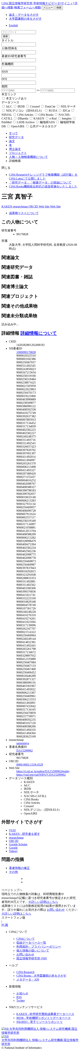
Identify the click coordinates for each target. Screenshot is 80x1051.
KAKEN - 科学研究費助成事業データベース (45, 1014)
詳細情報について (38, 333)
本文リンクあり (16, 98)
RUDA (53, 110)
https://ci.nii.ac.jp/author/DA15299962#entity (43, 771)
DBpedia (23, 118)
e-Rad (53, 118)
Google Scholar (18, 844)
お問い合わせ (56, 909)
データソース (10, 102)
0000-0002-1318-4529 (29, 764)
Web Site (44, 206)
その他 (13, 871)
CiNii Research (25, 972)
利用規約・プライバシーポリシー (38, 946)
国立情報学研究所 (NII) (31, 958)
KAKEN (39, 118)
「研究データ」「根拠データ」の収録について (40, 182)
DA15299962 (24, 750)
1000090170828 (26, 352)
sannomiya (22, 743)
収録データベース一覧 (31, 942)
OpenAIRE (17, 126)
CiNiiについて (25, 938)
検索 (59, 7)
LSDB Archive (25, 122)
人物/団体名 (9, 48)
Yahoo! (13, 851)
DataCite (50, 106)
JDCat (66, 110)
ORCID (33, 206)
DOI (4, 79)
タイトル (7, 40)
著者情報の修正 (19, 868)
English (13, 25)
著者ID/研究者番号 (13, 56)
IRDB (21, 106)
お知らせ (22, 993)
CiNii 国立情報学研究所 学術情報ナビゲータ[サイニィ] (37, 3)
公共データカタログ (43, 126)
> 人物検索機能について (32, 156)
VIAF (12, 830)
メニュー (48, 7)
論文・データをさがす (24, 14)
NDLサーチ (68, 106)
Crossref (35, 106)
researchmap (20, 206)
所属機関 (7, 64)
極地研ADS (47, 122)
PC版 (4, 924)
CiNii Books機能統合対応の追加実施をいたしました (43, 186)
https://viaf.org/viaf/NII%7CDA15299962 (41, 774)
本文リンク (8, 94)
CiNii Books (46, 114)
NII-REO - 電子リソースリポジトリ (39, 1021)
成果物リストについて (24, 213)
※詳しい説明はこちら (43, 901)
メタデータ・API (27, 979)
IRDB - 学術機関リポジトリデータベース (43, 1018)
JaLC (9, 106)
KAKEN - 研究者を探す (24, 833)
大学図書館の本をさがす (25, 18)
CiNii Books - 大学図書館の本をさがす (41, 975)
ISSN (4, 71)
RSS (19, 997)
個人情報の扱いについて (32, 950)
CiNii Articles (25, 114)
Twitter (20, 1000)
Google (13, 847)
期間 (4, 86)
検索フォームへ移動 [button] (27, 7)
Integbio (66, 118)
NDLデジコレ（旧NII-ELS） (24, 110)
